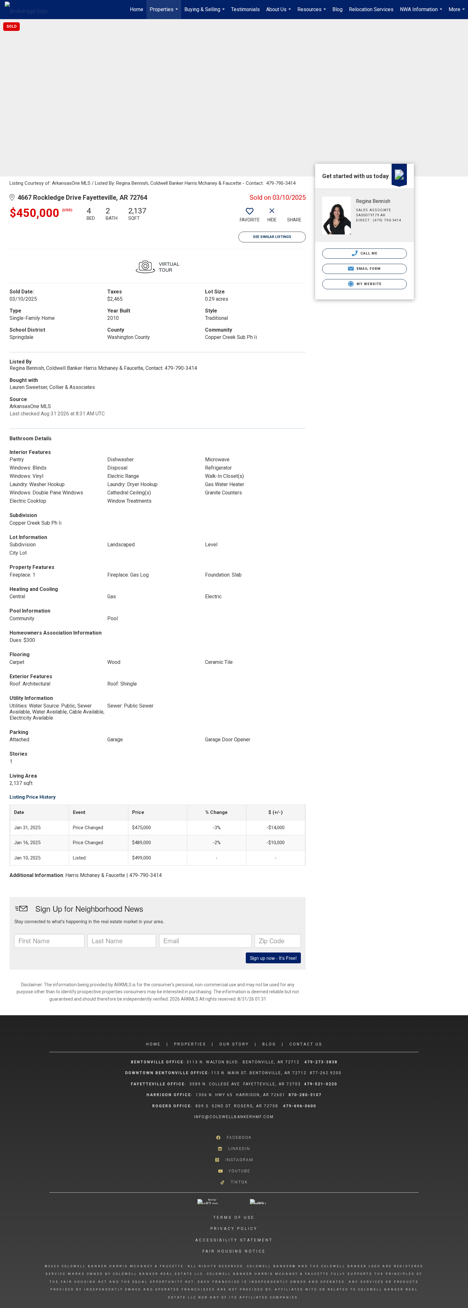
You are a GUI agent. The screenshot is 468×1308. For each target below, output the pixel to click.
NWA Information (422, 12)
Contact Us (305, 1044)
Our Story (234, 1044)
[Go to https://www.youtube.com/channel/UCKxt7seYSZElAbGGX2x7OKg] (234, 1171)
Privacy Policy (234, 1228)
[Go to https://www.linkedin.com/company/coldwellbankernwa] (234, 1149)
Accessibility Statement (234, 1240)
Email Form (368, 269)
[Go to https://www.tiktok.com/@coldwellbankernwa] (234, 1182)
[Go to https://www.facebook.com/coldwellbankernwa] (234, 1137)
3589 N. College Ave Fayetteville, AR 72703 (245, 1084)
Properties (165, 12)
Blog (337, 9)
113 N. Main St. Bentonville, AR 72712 (259, 1073)
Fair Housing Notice (234, 1251)
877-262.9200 (326, 1073)
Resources (312, 12)
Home (136, 9)
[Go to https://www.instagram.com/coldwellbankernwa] (234, 1160)
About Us (279, 12)
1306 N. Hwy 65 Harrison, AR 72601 (240, 1095)
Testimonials (245, 9)
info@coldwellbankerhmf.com (234, 1117)
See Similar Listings (272, 237)
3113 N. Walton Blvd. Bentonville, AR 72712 (243, 1062)
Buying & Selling (205, 12)
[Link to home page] (29, 9)
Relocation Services (371, 9)
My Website (368, 284)
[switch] (249, 216)
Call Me (368, 253)
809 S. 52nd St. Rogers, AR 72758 (237, 1106)
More (457, 12)
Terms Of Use (234, 1217)
